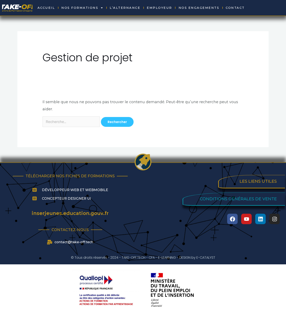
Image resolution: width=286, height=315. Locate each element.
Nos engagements (199, 8)
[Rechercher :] (72, 122)
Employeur (159, 8)
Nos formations (79, 8)
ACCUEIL (46, 8)
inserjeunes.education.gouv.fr (70, 213)
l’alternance (125, 8)
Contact (235, 8)
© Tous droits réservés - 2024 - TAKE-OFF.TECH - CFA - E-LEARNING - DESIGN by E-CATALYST (143, 257)
